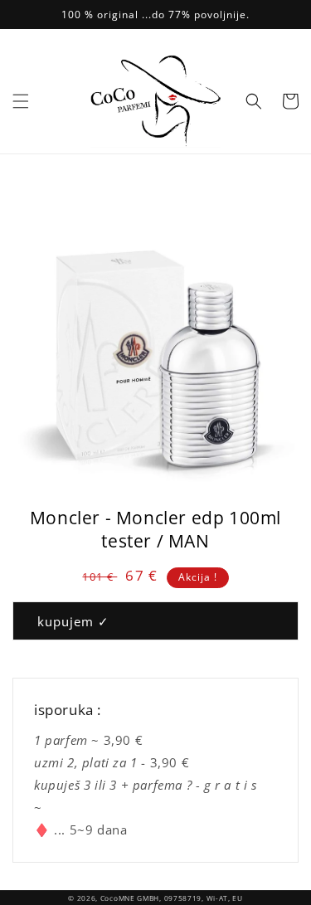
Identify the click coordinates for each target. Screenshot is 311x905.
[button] (20, 101)
